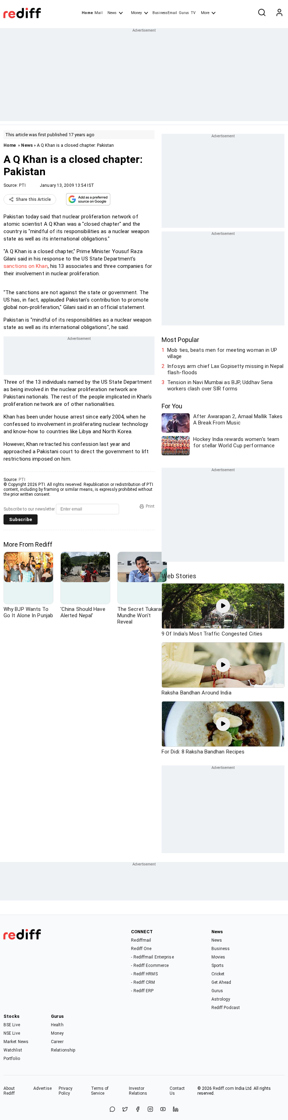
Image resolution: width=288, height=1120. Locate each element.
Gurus (184, 13)
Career (57, 1041)
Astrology (220, 999)
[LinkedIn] (175, 1109)
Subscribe (20, 519)
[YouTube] (163, 1109)
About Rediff (9, 1091)
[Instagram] (150, 1109)
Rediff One (141, 948)
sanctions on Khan (26, 266)
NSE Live (12, 1033)
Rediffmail (141, 940)
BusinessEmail (164, 13)
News (112, 13)
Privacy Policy (66, 1091)
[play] (223, 606)
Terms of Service (100, 1091)
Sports (217, 965)
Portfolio (12, 1058)
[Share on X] (125, 1109)
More (205, 13)
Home (87, 13)
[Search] (261, 13)
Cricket (218, 973)
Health (57, 1024)
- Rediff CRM (143, 982)
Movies (218, 957)
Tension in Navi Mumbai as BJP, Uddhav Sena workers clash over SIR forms (220, 385)
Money (136, 13)
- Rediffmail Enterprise (152, 957)
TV (193, 13)
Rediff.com (223, 1088)
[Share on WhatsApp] (112, 1109)
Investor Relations (138, 1091)
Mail (98, 13)
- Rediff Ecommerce (150, 965)
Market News (16, 1041)
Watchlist (13, 1050)
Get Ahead (221, 982)
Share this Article (33, 199)
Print (150, 506)
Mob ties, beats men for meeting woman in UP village (222, 353)
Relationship (63, 1050)
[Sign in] (279, 13)
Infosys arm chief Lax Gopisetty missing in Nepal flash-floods (225, 369)
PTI (22, 185)
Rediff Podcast (225, 1007)
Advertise (42, 1088)
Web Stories (179, 576)
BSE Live (12, 1024)
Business (220, 948)
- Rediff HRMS (144, 973)
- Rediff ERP (142, 990)
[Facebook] (137, 1109)
